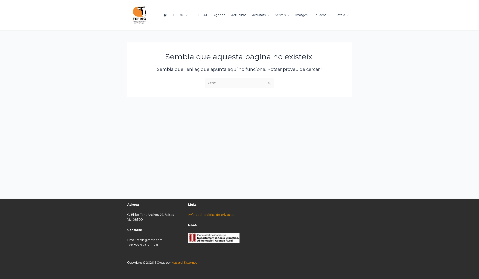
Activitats (259, 15)
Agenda (219, 15)
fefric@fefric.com (149, 240)
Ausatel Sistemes (184, 262)
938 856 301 (149, 245)
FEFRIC (178, 15)
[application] (186, 15)
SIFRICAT (201, 15)
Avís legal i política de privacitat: (211, 215)
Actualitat (238, 15)
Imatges (301, 15)
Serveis (280, 15)
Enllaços (319, 15)
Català (340, 15)
